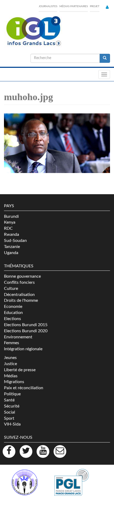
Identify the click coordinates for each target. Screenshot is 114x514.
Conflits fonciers (19, 282)
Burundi (11, 216)
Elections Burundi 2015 (25, 325)
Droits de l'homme (21, 300)
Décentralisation (19, 295)
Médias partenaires (73, 6)
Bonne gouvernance (22, 276)
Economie (13, 306)
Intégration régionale (23, 349)
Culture (11, 288)
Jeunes (10, 358)
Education (13, 313)
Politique (12, 394)
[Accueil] (33, 31)
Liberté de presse (20, 370)
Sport (9, 418)
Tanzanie (12, 247)
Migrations (14, 382)
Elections (12, 319)
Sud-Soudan (15, 240)
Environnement (18, 337)
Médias (10, 376)
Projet (94, 6)
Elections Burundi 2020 (25, 331)
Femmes (11, 343)
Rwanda (11, 234)
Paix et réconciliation (23, 388)
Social (9, 412)
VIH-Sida (12, 424)
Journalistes (48, 6)
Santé (9, 400)
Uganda (11, 253)
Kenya (9, 222)
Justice (10, 364)
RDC (8, 228)
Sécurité (11, 406)
